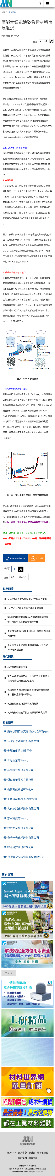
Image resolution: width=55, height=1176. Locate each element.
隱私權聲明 (42, 1152)
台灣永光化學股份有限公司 (23, 837)
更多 (7, 972)
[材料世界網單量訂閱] (27, 1081)
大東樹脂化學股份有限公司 (23, 808)
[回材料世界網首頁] (6, 3)
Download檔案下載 (18, 558)
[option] (27, 994)
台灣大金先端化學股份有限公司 (25, 857)
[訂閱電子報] (27, 1052)
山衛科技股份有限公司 (20, 789)
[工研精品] (27, 1023)
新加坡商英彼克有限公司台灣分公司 (28, 731)
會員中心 (22, 1152)
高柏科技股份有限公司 (20, 770)
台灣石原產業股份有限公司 (23, 741)
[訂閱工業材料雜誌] (27, 1123)
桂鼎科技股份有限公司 (20, 847)
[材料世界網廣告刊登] (27, 1101)
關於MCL (11, 1152)
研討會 (32, 1152)
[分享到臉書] (14, 569)
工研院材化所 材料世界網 (22, 799)
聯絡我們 (22, 577)
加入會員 (39, 558)
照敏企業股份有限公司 (20, 828)
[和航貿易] (27, 994)
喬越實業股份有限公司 (20, 780)
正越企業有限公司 (17, 760)
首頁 (3, 12)
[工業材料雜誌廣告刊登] (27, 1112)
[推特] (21, 569)
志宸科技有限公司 (17, 818)
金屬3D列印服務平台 (19, 750)
